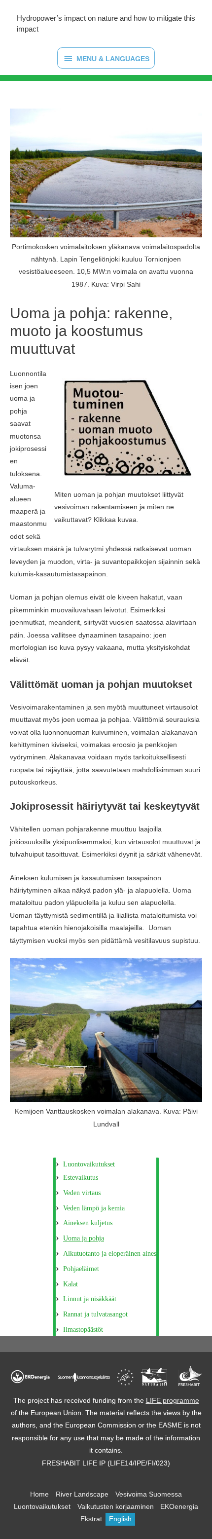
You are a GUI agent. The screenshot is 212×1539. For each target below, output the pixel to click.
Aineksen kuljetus (87, 1223)
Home (39, 1494)
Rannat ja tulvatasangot (95, 1314)
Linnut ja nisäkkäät (89, 1299)
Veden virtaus (82, 1193)
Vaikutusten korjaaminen (115, 1506)
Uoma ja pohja (83, 1238)
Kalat (70, 1284)
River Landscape (82, 1494)
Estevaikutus (80, 1177)
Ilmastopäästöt (83, 1329)
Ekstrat (91, 1519)
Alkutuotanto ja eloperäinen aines (109, 1253)
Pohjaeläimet (81, 1269)
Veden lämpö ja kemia (94, 1208)
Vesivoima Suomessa (148, 1494)
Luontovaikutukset (89, 1164)
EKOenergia (179, 1506)
